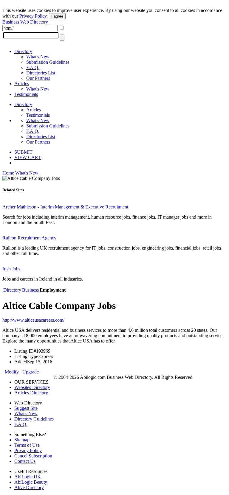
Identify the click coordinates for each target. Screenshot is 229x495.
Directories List (40, 72)
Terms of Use (27, 445)
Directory (23, 51)
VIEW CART (27, 157)
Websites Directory (32, 387)
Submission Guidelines (47, 62)
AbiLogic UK (27, 476)
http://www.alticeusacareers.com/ (33, 320)
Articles (21, 83)
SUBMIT (23, 152)
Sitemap (22, 439)
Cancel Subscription (33, 455)
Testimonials (26, 94)
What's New (37, 56)
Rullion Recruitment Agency (29, 237)
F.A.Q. (32, 67)
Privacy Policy (33, 15)
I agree (57, 16)
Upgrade (29, 371)
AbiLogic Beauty (30, 482)
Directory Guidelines (34, 418)
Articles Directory (31, 392)
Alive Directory (29, 487)
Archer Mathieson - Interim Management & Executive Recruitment (65, 206)
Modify (10, 371)
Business (30, 289)
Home (8, 172)
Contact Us (24, 461)
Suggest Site (26, 408)
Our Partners (38, 78)
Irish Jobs (11, 268)
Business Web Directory (25, 21)
